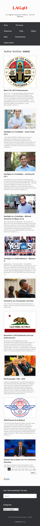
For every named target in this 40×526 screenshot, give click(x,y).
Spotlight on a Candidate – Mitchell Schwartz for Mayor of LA (17, 217)
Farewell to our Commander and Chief (18, 301)
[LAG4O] (20, 7)
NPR (7, 479)
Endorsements (20, 37)
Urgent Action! (9, 43)
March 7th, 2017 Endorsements (16, 90)
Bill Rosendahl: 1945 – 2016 (14, 379)
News (6, 37)
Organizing (8, 31)
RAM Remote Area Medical (14, 420)
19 (34, 469)
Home (6, 25)
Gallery (33, 31)
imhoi (26, 51)
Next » (33, 472)
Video (21, 31)
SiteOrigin (18, 522)
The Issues (19, 25)
